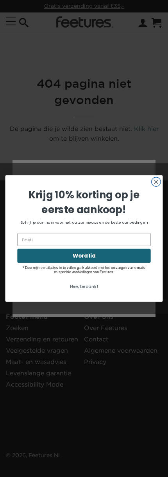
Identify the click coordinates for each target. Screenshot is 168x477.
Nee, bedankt (84, 286)
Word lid (84, 256)
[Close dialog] (156, 182)
